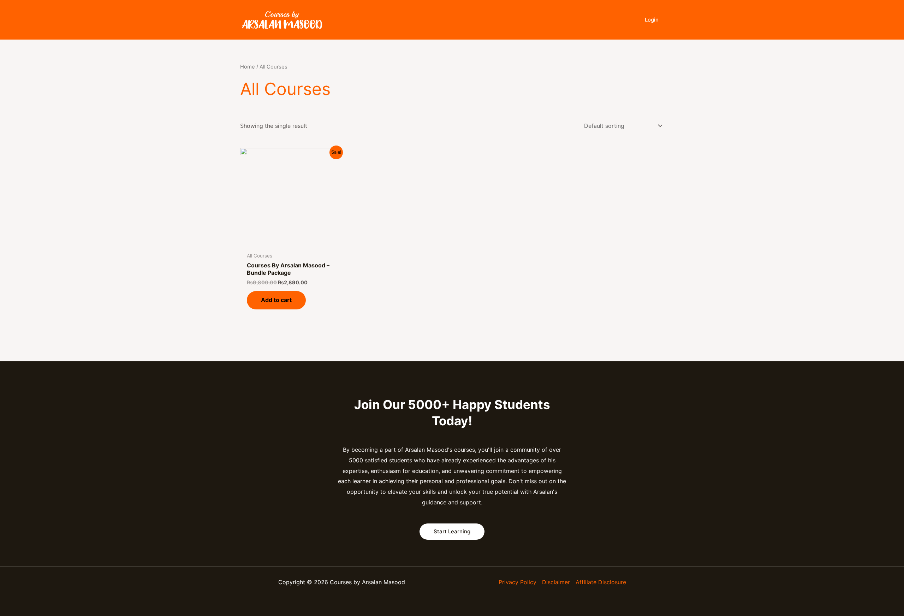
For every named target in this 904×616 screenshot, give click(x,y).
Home (247, 67)
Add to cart (276, 299)
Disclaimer (556, 582)
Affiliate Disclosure (601, 582)
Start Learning (452, 531)
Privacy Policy (517, 582)
